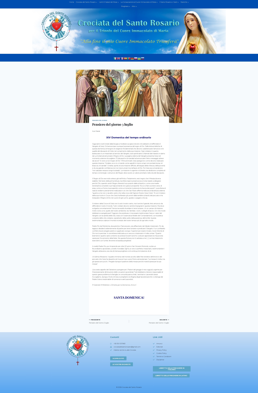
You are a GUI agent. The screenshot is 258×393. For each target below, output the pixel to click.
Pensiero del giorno (99, 120)
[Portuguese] (129, 58)
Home (71, 2)
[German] (132, 58)
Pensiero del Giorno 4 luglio (159, 321)
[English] (118, 58)
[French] (122, 58)
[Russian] (142, 58)
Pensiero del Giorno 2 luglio (99, 321)
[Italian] (115, 58)
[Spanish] (125, 58)
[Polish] (136, 58)
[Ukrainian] (139, 58)
